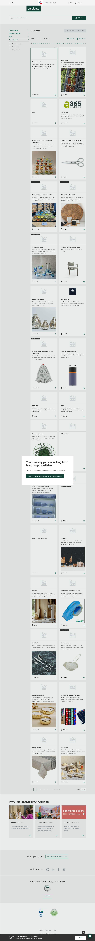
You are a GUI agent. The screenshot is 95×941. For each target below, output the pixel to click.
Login (80, 937)
